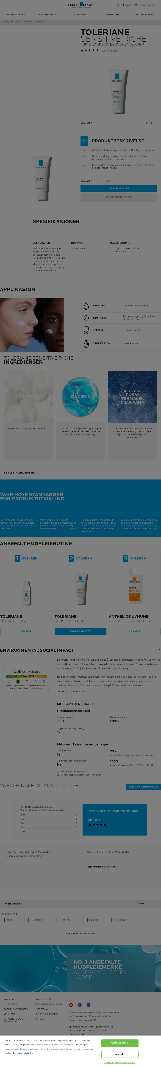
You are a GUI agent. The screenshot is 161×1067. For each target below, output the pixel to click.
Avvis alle (120, 1054)
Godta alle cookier (119, 1043)
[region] (80, 1051)
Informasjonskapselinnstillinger (119, 1062)
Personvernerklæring (23, 1053)
